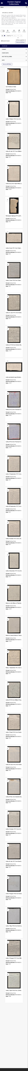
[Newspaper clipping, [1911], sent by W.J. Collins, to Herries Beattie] (14, 206)
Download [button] (8, 31)
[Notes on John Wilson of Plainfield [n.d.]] (14, 593)
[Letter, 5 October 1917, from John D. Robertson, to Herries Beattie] (14, 528)
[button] (14, 31)
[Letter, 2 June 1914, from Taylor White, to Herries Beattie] (14, 270)
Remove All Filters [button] (20, 42)
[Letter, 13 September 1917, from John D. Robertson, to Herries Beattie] (14, 464)
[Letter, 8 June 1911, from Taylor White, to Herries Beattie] (14, 238)
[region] (14, 55)
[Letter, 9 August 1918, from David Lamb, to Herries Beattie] (14, 883)
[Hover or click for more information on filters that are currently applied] (25, 40)
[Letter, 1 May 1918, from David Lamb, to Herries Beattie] (14, 916)
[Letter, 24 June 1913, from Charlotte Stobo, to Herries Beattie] (14, 754)
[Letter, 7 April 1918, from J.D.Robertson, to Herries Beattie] (14, 980)
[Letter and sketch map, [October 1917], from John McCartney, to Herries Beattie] (14, 367)
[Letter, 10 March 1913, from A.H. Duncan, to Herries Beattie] (14, 109)
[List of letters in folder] (14, 76)
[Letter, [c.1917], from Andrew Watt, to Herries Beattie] (14, 335)
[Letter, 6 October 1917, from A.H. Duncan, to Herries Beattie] (14, 819)
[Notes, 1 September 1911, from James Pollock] (14, 657)
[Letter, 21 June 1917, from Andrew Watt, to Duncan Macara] (14, 302)
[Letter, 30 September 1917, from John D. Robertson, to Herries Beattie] (14, 496)
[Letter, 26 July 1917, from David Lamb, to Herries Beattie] (14, 851)
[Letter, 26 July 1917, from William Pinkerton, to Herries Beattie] (14, 141)
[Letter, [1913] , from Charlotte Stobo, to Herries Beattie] (14, 787)
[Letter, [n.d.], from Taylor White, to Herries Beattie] (14, 173)
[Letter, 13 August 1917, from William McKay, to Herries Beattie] (14, 948)
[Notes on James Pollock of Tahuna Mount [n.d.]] (14, 625)
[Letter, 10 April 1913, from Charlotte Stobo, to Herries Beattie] (14, 722)
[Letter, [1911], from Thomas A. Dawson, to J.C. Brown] (14, 399)
